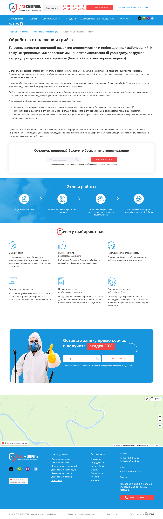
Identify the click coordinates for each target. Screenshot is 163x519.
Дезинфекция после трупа (63, 470)
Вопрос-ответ (97, 473)
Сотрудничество (90, 19)
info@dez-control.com (131, 471)
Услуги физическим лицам (45, 32)
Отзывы (94, 470)
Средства (71, 19)
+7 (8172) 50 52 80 (74, 6)
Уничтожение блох (60, 463)
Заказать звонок (99, 8)
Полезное (108, 19)
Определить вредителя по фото (134, 8)
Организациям (51, 19)
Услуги (25, 32)
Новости (95, 477)
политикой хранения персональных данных (98, 164)
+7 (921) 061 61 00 (74, 9)
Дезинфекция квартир (61, 477)
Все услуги (56, 480)
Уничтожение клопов (61, 459)
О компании (16, 19)
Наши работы (97, 466)
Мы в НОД (14, 24)
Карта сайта (112, 514)
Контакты (95, 480)
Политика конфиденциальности (81, 514)
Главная (13, 32)
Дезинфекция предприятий (64, 466)
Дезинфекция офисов (61, 473)
